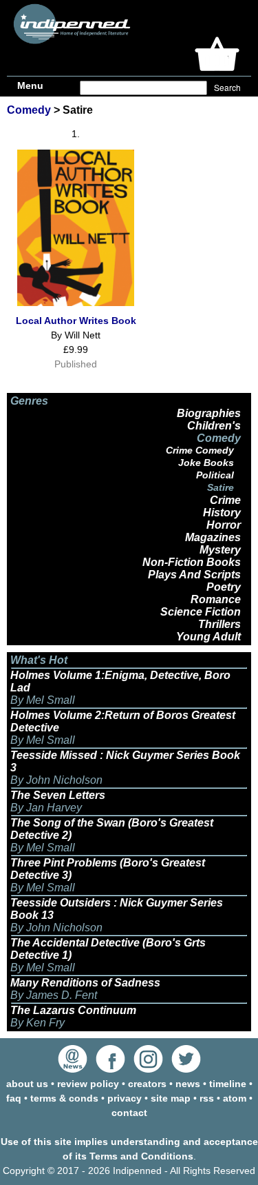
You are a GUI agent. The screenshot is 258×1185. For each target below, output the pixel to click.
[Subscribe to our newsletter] (73, 1069)
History (222, 512)
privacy (124, 1098)
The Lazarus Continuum (73, 1010)
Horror (223, 525)
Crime (225, 500)
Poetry (223, 587)
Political (215, 474)
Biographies (209, 413)
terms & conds (64, 1098)
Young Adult (208, 636)
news (187, 1083)
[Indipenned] (70, 39)
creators (147, 1083)
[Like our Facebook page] (110, 1069)
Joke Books (206, 462)
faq (13, 1098)
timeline (227, 1083)
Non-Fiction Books (191, 562)
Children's (214, 426)
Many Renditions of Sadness (85, 983)
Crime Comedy (200, 450)
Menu (30, 85)
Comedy (29, 110)
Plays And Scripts (194, 574)
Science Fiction (200, 612)
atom (234, 1098)
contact (129, 1112)
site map (171, 1098)
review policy (88, 1083)
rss (207, 1098)
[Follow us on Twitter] (186, 1069)
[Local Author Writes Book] (75, 302)
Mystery (220, 550)
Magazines (213, 537)
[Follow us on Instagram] (148, 1069)
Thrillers (219, 624)
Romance (216, 599)
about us (27, 1083)
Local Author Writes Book (76, 320)
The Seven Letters (57, 795)
